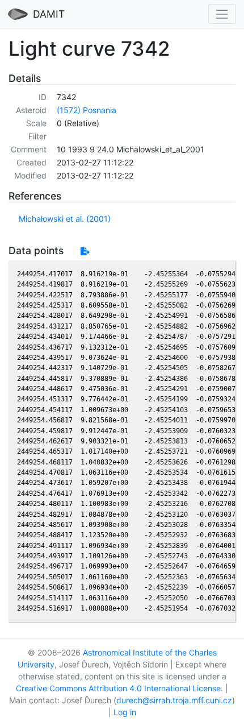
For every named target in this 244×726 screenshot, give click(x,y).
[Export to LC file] (84, 251)
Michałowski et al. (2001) (65, 218)
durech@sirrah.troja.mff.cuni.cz (174, 700)
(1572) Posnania (86, 110)
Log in (124, 712)
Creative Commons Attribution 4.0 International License (118, 688)
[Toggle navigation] (222, 14)
